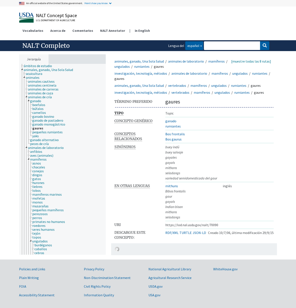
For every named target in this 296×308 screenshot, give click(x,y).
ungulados (122, 66)
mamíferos (216, 61)
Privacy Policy (94, 269)
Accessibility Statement (37, 295)
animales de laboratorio (186, 61)
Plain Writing (29, 278)
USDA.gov (155, 286)
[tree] (62, 159)
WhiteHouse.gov (225, 269)
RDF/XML (172, 233)
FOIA (22, 286)
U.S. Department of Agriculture (55, 20)
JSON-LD (199, 233)
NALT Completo (46, 46)
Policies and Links (32, 269)
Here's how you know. (96, 3)
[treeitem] (39, 66)
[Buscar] (264, 45)
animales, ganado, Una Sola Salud (139, 61)
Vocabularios (33, 30)
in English (142, 30)
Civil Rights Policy (97, 286)
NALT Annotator (112, 30)
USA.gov (154, 295)
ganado (170, 121)
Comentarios (82, 30)
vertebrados (177, 85)
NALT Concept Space (56, 15)
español (192, 45)
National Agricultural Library (169, 269)
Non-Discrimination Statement (107, 278)
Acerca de (57, 30)
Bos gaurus (173, 139)
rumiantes (142, 66)
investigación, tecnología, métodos (140, 73)
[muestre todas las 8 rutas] (251, 61)
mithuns (171, 186)
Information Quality (99, 295)
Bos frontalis (175, 134)
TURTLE (185, 233)
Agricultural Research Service (170, 278)
